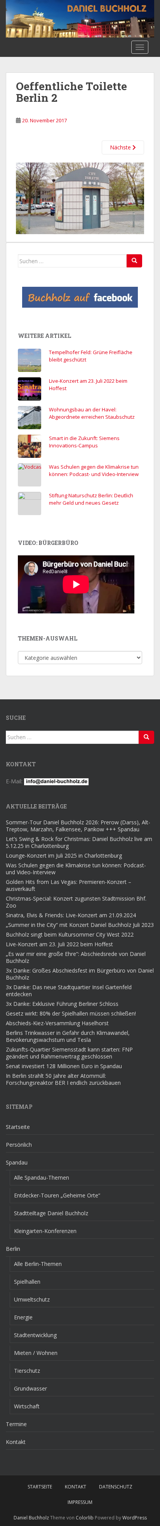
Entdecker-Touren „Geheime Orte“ (57, 1195)
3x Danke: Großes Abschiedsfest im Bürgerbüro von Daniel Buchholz (80, 974)
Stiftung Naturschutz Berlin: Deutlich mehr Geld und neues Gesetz (91, 499)
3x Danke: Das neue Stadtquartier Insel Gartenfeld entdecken (69, 990)
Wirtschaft (27, 1406)
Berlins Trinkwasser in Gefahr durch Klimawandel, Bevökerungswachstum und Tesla (68, 1036)
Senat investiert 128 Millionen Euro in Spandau (64, 1066)
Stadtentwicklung (35, 1335)
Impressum (80, 1502)
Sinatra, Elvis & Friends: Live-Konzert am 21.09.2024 (71, 915)
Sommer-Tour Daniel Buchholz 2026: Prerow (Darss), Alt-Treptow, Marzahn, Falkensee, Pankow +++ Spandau (78, 826)
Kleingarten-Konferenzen (45, 1231)
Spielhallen (27, 1281)
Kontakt (16, 1442)
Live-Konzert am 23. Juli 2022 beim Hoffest (88, 384)
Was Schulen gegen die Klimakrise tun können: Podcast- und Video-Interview (94, 470)
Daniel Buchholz (31, 1517)
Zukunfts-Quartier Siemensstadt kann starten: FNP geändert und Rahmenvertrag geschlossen (69, 1053)
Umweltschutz (32, 1299)
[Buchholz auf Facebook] (80, 297)
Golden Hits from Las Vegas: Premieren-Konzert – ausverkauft (68, 885)
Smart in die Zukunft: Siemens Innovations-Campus (84, 442)
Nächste (121, 147)
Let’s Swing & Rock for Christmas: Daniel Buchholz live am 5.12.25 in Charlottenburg (79, 842)
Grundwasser (30, 1388)
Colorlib (85, 1517)
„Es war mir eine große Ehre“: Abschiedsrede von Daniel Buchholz (76, 957)
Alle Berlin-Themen (38, 1263)
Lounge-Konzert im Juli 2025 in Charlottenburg (64, 855)
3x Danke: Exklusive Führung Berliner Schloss (62, 1003)
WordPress (134, 1517)
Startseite (18, 1126)
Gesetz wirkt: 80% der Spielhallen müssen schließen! (71, 1013)
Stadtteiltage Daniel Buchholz (51, 1213)
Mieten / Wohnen (35, 1352)
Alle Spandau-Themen (41, 1177)
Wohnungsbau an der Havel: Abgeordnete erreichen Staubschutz (92, 413)
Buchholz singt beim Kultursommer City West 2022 (70, 934)
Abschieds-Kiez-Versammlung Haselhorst (57, 1023)
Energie (23, 1317)
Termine (16, 1424)
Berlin (13, 1248)
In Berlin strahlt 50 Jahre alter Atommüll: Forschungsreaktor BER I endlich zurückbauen (63, 1079)
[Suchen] (134, 260)
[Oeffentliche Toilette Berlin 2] (80, 197)
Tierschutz (27, 1370)
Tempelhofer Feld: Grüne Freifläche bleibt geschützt (90, 356)
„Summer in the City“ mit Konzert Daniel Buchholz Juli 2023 (80, 924)
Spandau (17, 1162)
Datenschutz (115, 1486)
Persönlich (19, 1144)
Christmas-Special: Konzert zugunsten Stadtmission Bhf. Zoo (76, 902)
